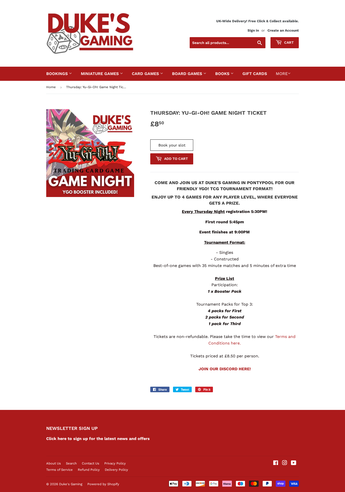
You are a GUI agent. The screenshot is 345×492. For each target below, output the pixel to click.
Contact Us (90, 463)
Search (71, 463)
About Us (53, 463)
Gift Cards (254, 73)
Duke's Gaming (70, 484)
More (282, 73)
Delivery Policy (116, 470)
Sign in (253, 30)
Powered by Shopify (103, 484)
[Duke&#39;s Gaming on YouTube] (293, 463)
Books (223, 73)
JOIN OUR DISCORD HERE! (225, 368)
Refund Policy (89, 470)
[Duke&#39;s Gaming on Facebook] (275, 463)
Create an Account (283, 30)
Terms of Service (59, 470)
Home (51, 87)
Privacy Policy (115, 463)
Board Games (187, 73)
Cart (288, 42)
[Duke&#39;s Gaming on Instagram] (284, 463)
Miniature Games (100, 73)
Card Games (146, 73)
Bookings (57, 73)
